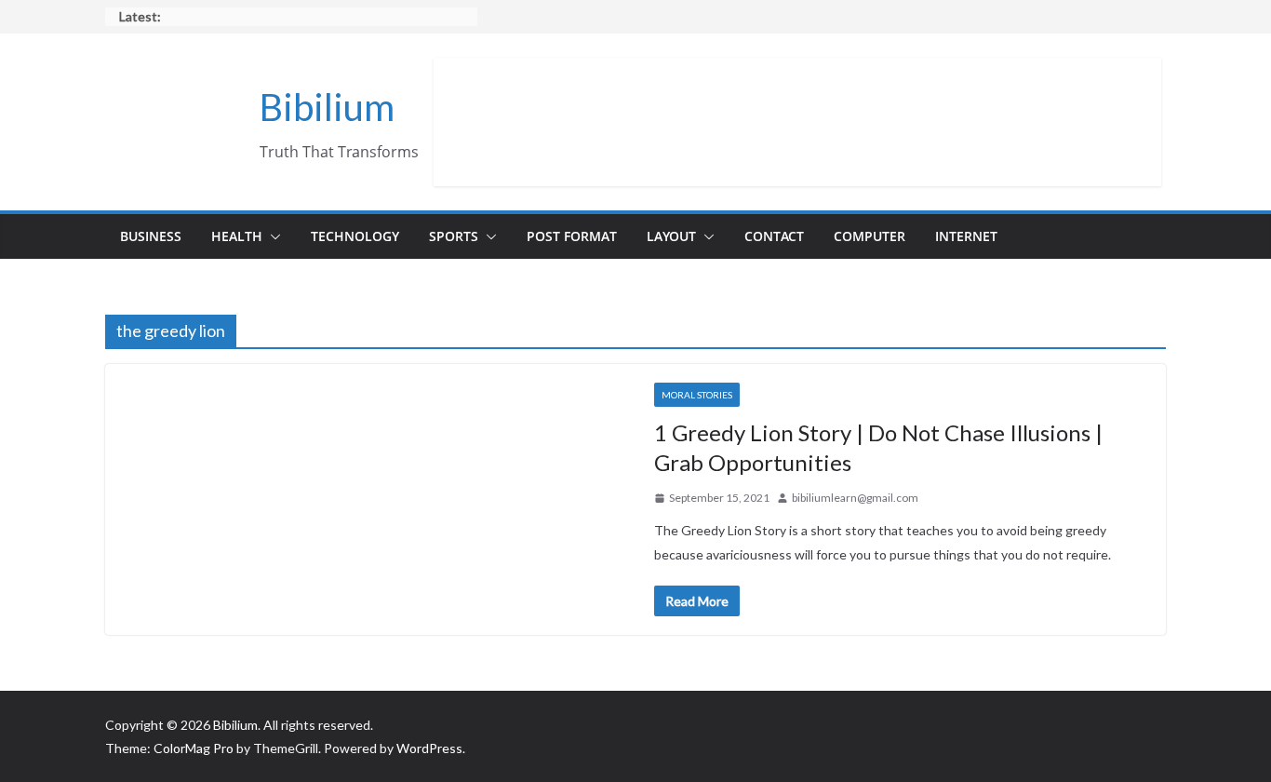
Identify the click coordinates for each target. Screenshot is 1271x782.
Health (236, 236)
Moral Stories (697, 394)
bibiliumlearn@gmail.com (855, 498)
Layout (671, 236)
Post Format (572, 236)
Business (150, 236)
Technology (355, 236)
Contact (774, 236)
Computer (869, 236)
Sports (453, 236)
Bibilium (327, 107)
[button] (271, 236)
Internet (966, 236)
